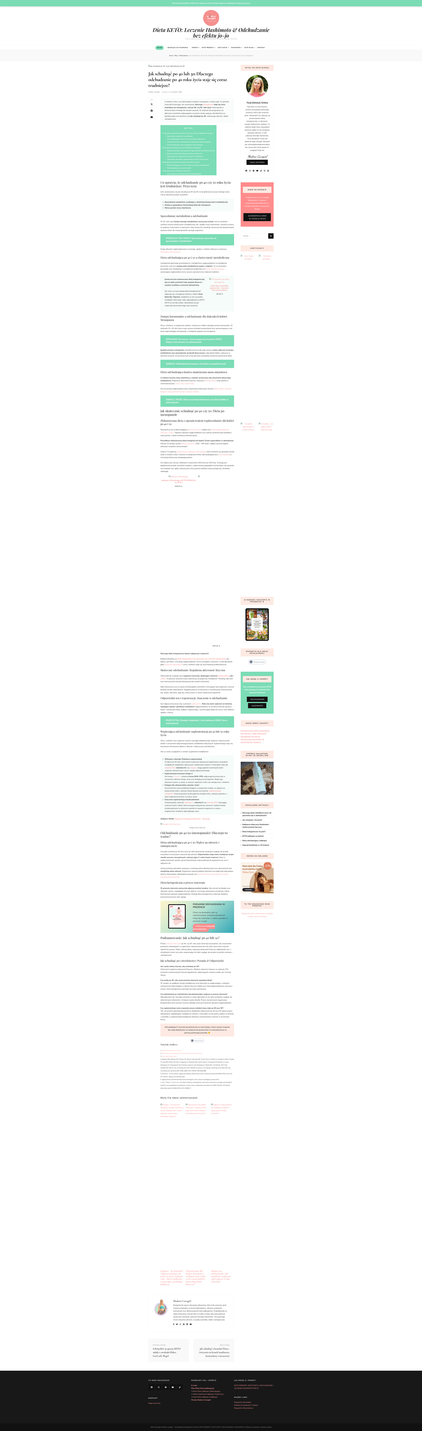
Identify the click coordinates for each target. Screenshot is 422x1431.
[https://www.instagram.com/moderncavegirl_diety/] (159, 1387)
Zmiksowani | (261, 913)
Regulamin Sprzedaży (242, 1402)
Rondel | (270, 913)
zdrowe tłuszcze (195, 429)
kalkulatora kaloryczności (170, 252)
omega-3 (176, 776)
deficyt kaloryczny (188, 443)
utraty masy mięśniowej (184, 383)
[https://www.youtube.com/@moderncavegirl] (173, 1387)
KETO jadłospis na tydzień (253, 836)
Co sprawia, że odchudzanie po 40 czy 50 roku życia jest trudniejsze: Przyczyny (188, 133)
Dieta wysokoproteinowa (196, 399)
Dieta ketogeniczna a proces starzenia (179, 168)
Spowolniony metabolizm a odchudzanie (180, 136)
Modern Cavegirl (154, 92)
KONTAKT (261, 48)
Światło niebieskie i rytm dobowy (197, 720)
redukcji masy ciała (173, 943)
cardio (163, 678)
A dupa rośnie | (253, 916)
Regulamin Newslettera (243, 1408)
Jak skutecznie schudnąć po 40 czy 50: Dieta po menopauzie (182, 148)
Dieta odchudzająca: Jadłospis (254, 840)
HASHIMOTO (236, 48)
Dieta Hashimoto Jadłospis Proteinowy (208, 1394)
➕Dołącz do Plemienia (177, 48)
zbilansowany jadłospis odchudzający (191, 452)
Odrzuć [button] (247, 3)
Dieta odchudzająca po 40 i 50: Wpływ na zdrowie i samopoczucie (188, 165)
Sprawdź (240, 3)
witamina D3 (170, 768)
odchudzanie (208, 104)
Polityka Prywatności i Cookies (246, 1405)
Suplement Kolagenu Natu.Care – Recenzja (192, 819)
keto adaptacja (224, 454)
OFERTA (195, 48)
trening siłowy (210, 380)
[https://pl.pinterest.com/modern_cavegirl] (166, 1387)
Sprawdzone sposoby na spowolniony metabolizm (191, 240)
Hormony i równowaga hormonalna (196, 339)
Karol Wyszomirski (182, 1053)
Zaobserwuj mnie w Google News (257, 217)
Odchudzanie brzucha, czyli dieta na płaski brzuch (201, 363)
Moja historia (257, 162)
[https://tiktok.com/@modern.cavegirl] (180, 1387)
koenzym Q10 (212, 802)
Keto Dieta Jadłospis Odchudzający (206, 1391)
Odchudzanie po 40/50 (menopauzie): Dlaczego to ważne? (181, 162)
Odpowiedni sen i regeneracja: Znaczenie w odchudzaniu (185, 156)
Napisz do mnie (154, 1403)
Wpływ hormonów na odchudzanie (184, 342)
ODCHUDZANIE (257, 699)
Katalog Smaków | (248, 913)
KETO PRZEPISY (208, 48)
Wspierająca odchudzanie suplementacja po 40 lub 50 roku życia (187, 159)
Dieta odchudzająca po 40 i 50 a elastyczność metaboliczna (186, 139)
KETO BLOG (249, 48)
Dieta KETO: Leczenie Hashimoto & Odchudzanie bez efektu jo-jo (211, 32)
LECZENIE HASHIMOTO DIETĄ (246, 1388)
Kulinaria (263, 916)
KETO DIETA (222, 48)
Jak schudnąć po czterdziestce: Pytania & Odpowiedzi (184, 174)
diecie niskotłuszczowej (214, 269)
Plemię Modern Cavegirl (201, 1400)
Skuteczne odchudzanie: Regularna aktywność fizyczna (184, 154)
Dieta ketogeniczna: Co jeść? (253, 831)
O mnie (194, 1385)
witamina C (188, 802)
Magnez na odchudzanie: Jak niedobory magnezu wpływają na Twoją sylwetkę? (221, 1276)
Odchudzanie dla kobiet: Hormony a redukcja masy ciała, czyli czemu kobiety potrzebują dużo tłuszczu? (196, 1278)
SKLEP (159, 48)
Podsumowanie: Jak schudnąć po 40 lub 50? (177, 171)
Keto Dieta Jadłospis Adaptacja (205, 1397)
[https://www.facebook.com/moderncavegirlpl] (152, 1387)
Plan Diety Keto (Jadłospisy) (202, 1388)
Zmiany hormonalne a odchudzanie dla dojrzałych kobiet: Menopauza (189, 142)
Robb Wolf (169, 1056)
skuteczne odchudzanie (174, 664)
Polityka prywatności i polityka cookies (258, 1427)
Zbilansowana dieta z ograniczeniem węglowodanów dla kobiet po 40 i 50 (191, 151)
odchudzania (196, 704)
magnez (193, 768)
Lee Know (171, 1051)
